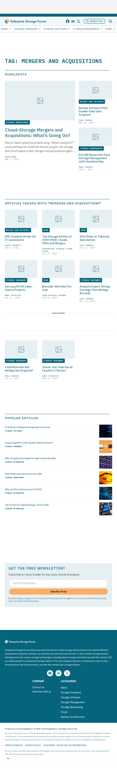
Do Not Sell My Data (52, 754)
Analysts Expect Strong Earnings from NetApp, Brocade (95, 290)
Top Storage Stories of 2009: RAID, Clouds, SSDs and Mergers (57, 240)
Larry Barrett (13, 245)
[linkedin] (73, 21)
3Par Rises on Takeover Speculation (95, 238)
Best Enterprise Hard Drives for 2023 (23, 474)
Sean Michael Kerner (54, 295)
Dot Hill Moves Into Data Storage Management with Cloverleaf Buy (94, 158)
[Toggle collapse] (8, 758)
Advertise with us (41, 691)
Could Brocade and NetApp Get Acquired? (19, 369)
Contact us (38, 687)
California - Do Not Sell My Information (64, 745)
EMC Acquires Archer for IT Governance (20, 238)
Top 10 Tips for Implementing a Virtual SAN (27, 505)
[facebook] (67, 21)
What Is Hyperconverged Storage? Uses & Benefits (30, 458)
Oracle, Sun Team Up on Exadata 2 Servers (57, 369)
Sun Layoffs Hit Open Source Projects (18, 288)
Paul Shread (85, 120)
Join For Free (58, 591)
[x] (78, 21)
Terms (20, 601)
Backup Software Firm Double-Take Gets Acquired (93, 111)
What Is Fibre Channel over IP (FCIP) (23, 489)
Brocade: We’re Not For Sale (57, 288)
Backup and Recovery (73, 716)
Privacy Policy (33, 601)
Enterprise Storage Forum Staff (57, 250)
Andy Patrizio (13, 295)
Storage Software (55, 29)
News (4, 29)
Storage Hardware (25, 29)
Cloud (64, 711)
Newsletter (96, 21)
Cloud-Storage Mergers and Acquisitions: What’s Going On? (37, 132)
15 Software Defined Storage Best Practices (27, 427)
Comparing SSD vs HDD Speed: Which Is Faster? (29, 442)
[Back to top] (111, 764)
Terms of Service (14, 745)
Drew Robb (10, 157)
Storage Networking (14, 462)
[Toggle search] (110, 21)
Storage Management (86, 29)
